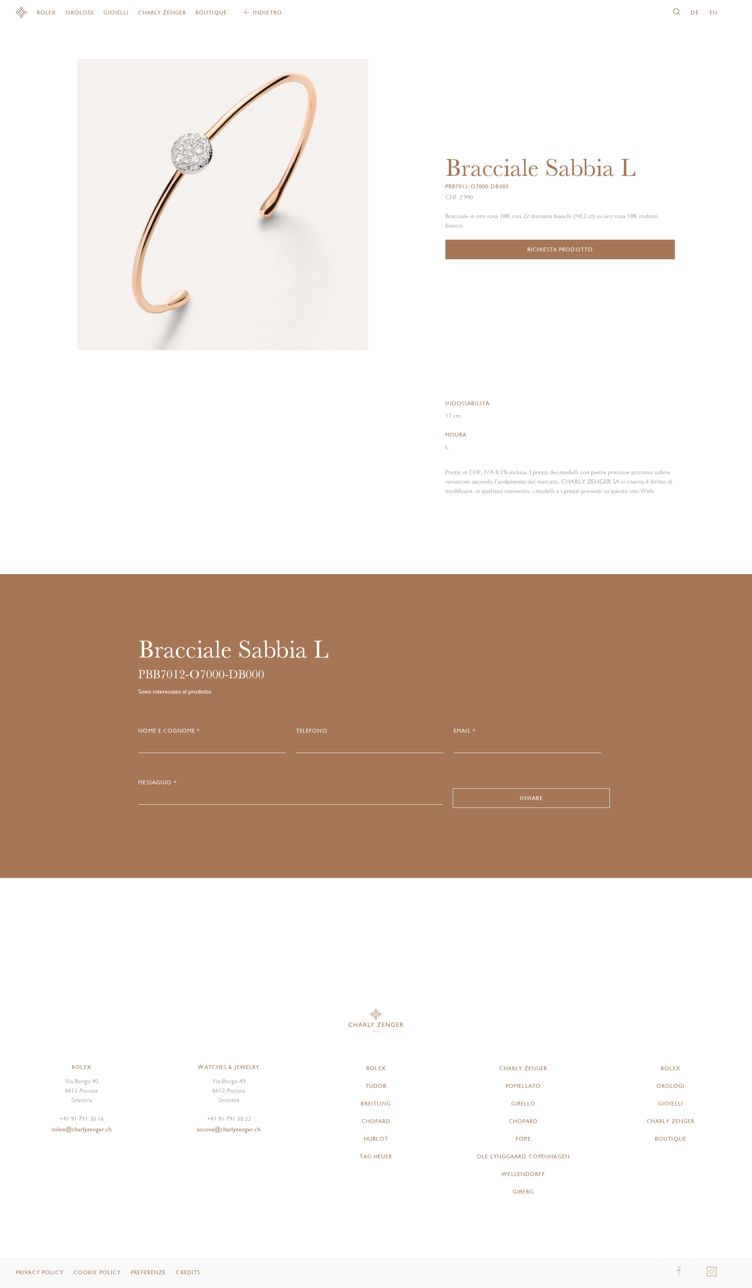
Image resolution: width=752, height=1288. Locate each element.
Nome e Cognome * (169, 731)
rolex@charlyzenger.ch (82, 1129)
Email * (464, 731)
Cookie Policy (97, 1272)
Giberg (523, 1192)
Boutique (211, 12)
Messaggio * (157, 782)
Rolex (46, 12)
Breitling (376, 1103)
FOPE (523, 1139)
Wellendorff (523, 1174)
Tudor (376, 1086)
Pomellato (523, 1086)
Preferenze (148, 1272)
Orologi (80, 12)
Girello (523, 1103)
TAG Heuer (376, 1156)
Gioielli (115, 12)
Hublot (376, 1139)
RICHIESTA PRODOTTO (560, 249)
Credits (188, 1272)
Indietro (267, 12)
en (714, 12)
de (694, 12)
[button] (295, 207)
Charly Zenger (162, 12)
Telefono (311, 731)
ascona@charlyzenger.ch (228, 1129)
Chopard (376, 1121)
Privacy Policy (39, 1272)
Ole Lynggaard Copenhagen (523, 1156)
